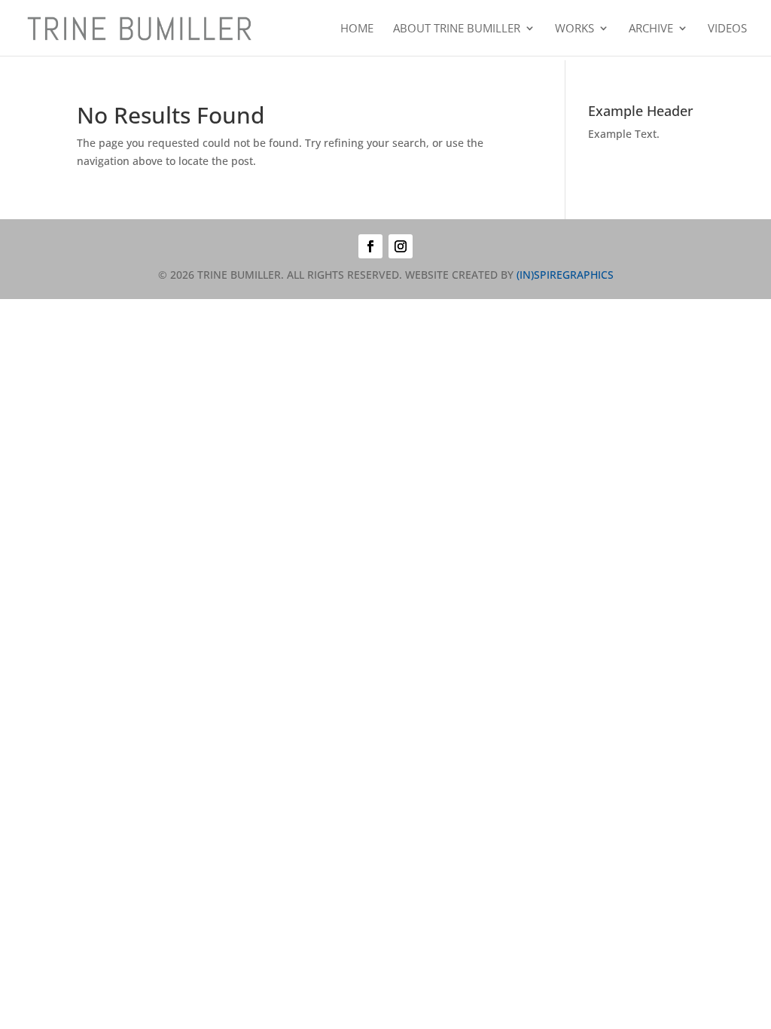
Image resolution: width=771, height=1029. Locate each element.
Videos (727, 29)
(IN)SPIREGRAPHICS (565, 274)
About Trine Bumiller (456, 29)
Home (356, 29)
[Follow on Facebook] (370, 246)
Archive (651, 29)
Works (574, 29)
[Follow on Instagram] (401, 246)
